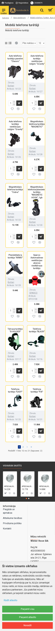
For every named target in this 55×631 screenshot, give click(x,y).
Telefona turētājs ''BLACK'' (37, 330)
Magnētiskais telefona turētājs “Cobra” (15, 189)
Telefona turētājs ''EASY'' (15, 390)
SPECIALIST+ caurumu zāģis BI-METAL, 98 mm (29, 486)
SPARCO (33, 293)
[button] (26, 498)
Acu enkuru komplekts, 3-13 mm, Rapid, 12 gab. (46, 486)
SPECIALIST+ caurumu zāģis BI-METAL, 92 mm (11, 486)
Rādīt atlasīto (10, 600)
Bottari (11, 86)
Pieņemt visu (27, 609)
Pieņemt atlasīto (27, 617)
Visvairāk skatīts (12, 466)
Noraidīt (27, 625)
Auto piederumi (19, 18)
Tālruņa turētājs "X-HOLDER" (15, 330)
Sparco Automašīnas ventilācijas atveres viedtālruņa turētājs (37, 261)
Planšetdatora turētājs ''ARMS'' (15, 256)
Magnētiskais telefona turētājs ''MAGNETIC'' (37, 124)
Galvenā (5, 18)
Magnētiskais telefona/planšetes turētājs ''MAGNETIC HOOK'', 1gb (37, 192)
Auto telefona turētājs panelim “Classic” (15, 58)
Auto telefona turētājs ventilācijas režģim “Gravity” (37, 60)
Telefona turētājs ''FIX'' (37, 390)
